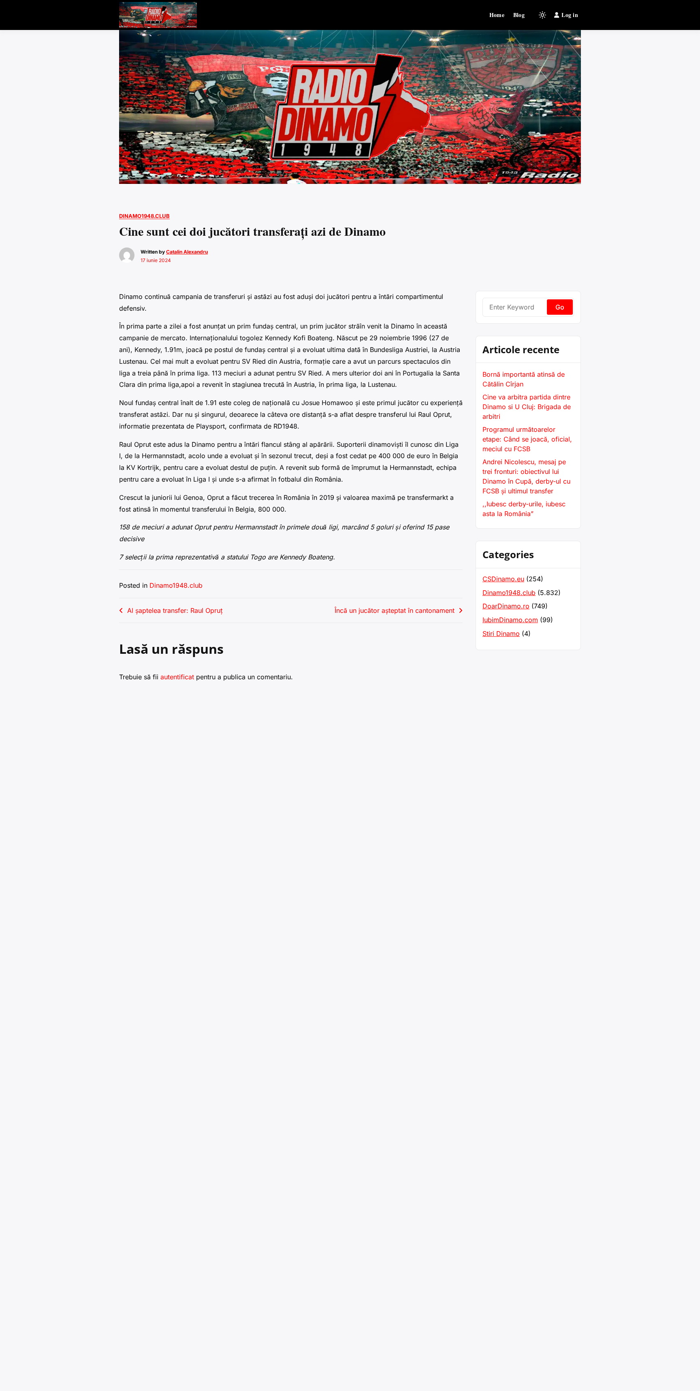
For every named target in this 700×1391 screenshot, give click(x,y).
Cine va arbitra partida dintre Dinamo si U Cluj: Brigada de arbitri (526, 406)
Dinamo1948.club (144, 216)
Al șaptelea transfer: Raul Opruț (175, 610)
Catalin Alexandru (187, 252)
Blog (519, 15)
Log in (569, 15)
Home (496, 15)
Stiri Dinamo (501, 633)
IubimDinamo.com (510, 620)
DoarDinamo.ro (505, 606)
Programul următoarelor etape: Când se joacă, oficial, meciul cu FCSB (527, 439)
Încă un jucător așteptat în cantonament (395, 610)
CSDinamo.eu (503, 579)
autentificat (177, 677)
